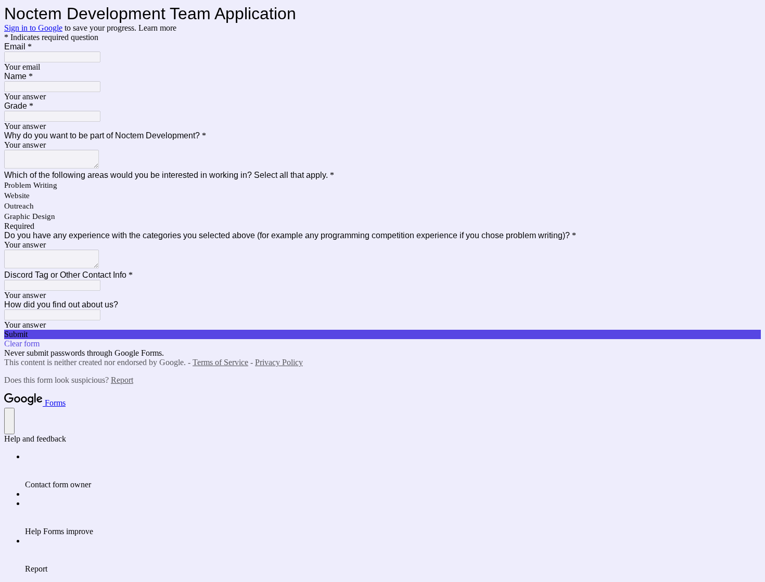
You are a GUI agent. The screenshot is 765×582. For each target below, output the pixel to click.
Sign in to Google (33, 27)
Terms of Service (220, 362)
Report (122, 380)
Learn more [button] (157, 27)
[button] (382, 334)
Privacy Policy (279, 362)
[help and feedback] (9, 421)
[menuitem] (393, 470)
